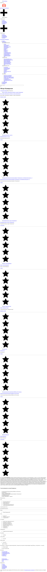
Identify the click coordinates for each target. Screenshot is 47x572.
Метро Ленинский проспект (8, 59)
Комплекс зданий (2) (6, 516)
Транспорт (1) (5, 527)
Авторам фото (4, 82)
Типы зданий (4, 555)
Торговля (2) (5, 526)
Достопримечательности (6, 553)
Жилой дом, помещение (8, 75)
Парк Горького (6, 47)
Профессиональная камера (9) (8, 531)
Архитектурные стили (5, 552)
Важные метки (4, 558)
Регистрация (2, 39)
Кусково (5, 50)
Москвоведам (4, 567)
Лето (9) (4, 538)
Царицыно (5, 48)
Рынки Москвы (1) (6, 503)
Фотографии (4, 21)
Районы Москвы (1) (6, 502)
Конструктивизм (6, 68)
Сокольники (6, 51)
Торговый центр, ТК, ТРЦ (8, 80)
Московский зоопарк (7, 46)
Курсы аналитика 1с (5, 559)
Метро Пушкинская (7, 60)
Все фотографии (4, 551)
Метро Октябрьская (7, 61)
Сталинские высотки (7, 52)
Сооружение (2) (5, 517)
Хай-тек (5, 70)
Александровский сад (7, 53)
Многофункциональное (7, 76)
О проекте (3, 565)
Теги (3, 560)
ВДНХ (5, 44)
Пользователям (4, 22)
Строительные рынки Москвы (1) (8, 504)
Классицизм (6, 67)
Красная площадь (7, 54)
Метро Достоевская (7, 63)
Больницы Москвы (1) (6, 501)
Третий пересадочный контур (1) (8, 505)
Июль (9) (4, 542)
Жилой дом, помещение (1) (7, 523)
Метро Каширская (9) (6, 512)
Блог (3, 561)
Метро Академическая (7, 62)
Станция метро (6, 78)
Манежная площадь (7, 55)
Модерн (5, 72)
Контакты (3, 23)
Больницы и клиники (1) (7, 522)
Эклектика (5, 69)
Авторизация (6, 39)
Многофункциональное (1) (7, 524)
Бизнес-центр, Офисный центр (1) (8, 521)
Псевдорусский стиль (7, 71)
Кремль (5, 49)
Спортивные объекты (7, 79)
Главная (3, 20)
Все (4, 56)
